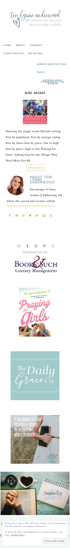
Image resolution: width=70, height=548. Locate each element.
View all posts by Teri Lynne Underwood (31, 206)
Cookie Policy (18, 535)
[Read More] (35, 167)
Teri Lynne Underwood (35, 16)
